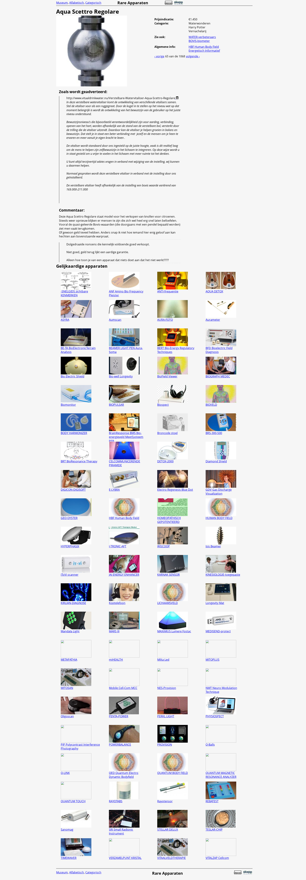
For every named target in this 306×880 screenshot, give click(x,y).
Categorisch (93, 3)
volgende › (193, 56)
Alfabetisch (76, 3)
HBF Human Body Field (204, 47)
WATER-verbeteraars (202, 37)
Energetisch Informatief (204, 51)
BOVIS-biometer (199, 41)
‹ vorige (159, 56)
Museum (62, 3)
